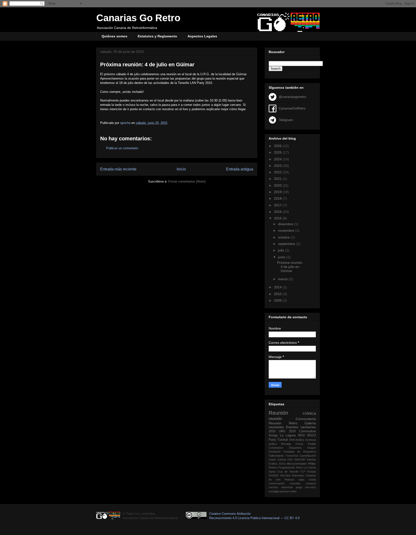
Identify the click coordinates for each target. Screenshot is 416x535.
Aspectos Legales (202, 36)
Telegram (286, 120)
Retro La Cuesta (306, 467)
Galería (310, 423)
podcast (284, 491)
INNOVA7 (300, 459)
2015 (278, 218)
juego (299, 487)
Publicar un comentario (122, 148)
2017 (278, 205)
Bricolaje (286, 443)
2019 (278, 192)
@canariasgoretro (292, 96)
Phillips (312, 463)
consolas (295, 483)
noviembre (286, 230)
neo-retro (310, 487)
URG (282, 431)
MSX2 (311, 435)
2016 (278, 212)
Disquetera (295, 447)
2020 (278, 185)
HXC (290, 459)
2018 (278, 198)
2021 (278, 179)
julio (281, 250)
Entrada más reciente (118, 169)
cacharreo (308, 427)
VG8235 (273, 475)
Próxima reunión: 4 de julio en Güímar (290, 267)
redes (293, 491)
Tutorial (282, 439)
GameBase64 (308, 455)
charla (312, 479)
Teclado (311, 471)
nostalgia (274, 491)
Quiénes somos (114, 36)
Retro (293, 423)
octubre (284, 237)
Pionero (273, 467)
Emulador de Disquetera (300, 451)
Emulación (275, 451)
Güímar (281, 459)
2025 (278, 152)
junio (282, 257)
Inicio (181, 169)
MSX (301, 435)
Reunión (278, 413)
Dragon (311, 447)
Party (272, 439)
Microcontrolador (297, 463)
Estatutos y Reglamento (157, 36)
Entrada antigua (239, 169)
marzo (283, 279)
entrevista (287, 487)
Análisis (299, 439)
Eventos (292, 427)
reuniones (276, 427)
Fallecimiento (276, 455)
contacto (311, 483)
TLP (302, 471)
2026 (278, 146)
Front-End (292, 455)
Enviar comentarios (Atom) (187, 181)
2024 (278, 159)
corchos (273, 487)
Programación (287, 467)
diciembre (286, 224)
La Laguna (288, 435)
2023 (278, 166)
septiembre (287, 244)
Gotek (272, 459)
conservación (277, 483)
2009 (278, 300)
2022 (278, 172)
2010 (278, 294)
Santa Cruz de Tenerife (284, 471)
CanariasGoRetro (292, 108)
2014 (278, 287)
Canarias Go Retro (138, 18)
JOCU (282, 463)
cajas (301, 479)
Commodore (276, 447)
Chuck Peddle (306, 443)
